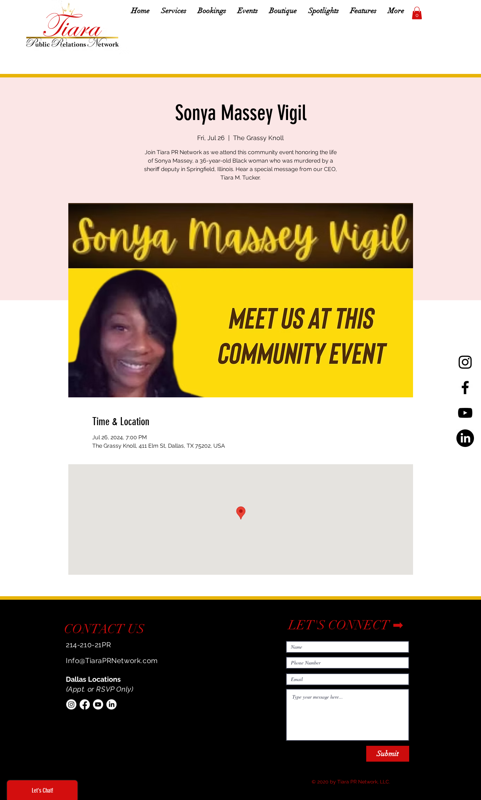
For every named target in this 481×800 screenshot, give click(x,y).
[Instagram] (71, 704)
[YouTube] (465, 413)
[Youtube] (98, 704)
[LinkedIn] (465, 438)
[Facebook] (85, 704)
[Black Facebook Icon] (465, 387)
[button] (417, 13)
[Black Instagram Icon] (465, 362)
